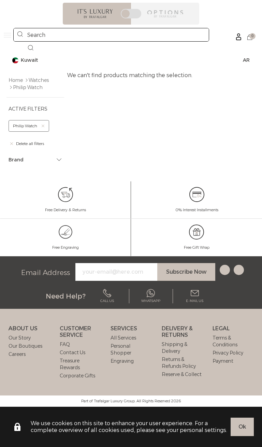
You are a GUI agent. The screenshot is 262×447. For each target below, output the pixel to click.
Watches (39, 80)
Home (16, 80)
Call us (107, 301)
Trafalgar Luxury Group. (114, 401)
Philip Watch (28, 87)
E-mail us (194, 301)
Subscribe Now (186, 272)
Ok (242, 426)
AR (246, 60)
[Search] (20, 35)
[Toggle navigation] (7, 35)
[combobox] (111, 34)
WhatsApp (150, 301)
